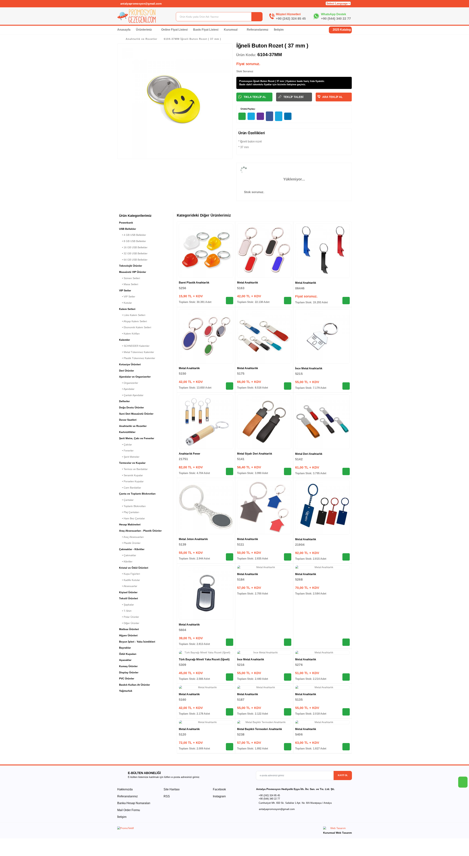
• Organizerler (128, 382)
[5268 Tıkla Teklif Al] (346, 642)
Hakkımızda (125, 789)
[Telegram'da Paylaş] (251, 116)
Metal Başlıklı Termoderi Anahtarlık (259, 729)
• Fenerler (126, 450)
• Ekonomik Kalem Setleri (135, 327)
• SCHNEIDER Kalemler (134, 345)
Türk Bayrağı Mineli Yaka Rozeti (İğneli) (204, 659)
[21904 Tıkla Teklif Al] (346, 557)
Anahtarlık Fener (189, 453)
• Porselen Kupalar (131, 481)
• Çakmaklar (127, 555)
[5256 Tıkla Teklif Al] (229, 300)
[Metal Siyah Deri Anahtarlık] (264, 421)
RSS (167, 796)
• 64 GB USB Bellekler (133, 259)
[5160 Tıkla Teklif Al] (229, 712)
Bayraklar (125, 647)
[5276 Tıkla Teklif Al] (346, 677)
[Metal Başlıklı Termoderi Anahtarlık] (264, 722)
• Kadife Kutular (129, 580)
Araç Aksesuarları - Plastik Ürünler (140, 530)
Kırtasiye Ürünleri (130, 364)
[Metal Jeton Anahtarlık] (206, 507)
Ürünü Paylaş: (247, 109)
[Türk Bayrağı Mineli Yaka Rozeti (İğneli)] (206, 653)
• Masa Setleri (128, 284)
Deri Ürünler (126, 370)
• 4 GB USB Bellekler (132, 234)
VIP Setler (125, 290)
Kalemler (124, 339)
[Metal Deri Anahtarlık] (322, 421)
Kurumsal (231, 29)
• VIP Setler (127, 296)
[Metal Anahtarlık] (264, 251)
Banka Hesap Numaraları (133, 803)
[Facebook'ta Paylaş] (269, 116)
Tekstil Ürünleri (128, 598)
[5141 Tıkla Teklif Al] (287, 471)
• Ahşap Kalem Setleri (133, 321)
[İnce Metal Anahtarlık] (322, 336)
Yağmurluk (125, 690)
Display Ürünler (128, 672)
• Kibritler (125, 561)
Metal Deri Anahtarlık (308, 453)
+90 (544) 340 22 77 (336, 18)
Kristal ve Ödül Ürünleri (133, 567)
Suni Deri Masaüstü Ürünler (136, 413)
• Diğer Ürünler (129, 623)
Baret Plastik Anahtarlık (194, 282)
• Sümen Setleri (129, 278)
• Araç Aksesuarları (131, 536)
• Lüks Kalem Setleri (132, 315)
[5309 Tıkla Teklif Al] (229, 677)
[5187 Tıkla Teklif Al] (287, 712)
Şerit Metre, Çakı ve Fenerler (136, 438)
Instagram (219, 796)
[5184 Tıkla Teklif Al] (287, 642)
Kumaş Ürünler (128, 666)
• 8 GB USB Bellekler (132, 241)
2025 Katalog (341, 29)
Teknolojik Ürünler (130, 265)
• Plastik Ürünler (130, 543)
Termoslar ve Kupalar (132, 462)
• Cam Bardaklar (130, 487)
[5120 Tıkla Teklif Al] (229, 746)
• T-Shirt (125, 610)
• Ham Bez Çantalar (132, 518)
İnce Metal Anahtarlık (308, 368)
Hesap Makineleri (130, 524)
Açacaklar (125, 660)
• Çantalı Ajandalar (131, 395)
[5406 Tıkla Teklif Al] (346, 746)
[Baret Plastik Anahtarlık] (206, 251)
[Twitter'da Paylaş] (278, 116)
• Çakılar (125, 444)
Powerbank (126, 222)
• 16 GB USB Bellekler (133, 247)
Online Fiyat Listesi (174, 29)
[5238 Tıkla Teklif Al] (287, 746)
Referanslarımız (257, 29)
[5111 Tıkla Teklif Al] (287, 557)
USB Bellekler (127, 228)
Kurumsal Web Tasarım (337, 832)
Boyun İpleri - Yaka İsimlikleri (137, 641)
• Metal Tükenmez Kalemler (136, 352)
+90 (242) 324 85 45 (291, 18)
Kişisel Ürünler (128, 592)
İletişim (279, 29)
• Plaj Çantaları (129, 512)
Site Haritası (172, 789)
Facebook (219, 789)
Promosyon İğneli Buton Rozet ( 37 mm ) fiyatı (265, 81)
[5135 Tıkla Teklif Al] (346, 712)
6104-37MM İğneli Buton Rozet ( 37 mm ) (192, 38)
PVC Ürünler (126, 678)
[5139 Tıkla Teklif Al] (229, 557)
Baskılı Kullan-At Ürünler (134, 684)
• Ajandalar (126, 388)
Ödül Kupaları (127, 653)
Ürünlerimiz (144, 29)
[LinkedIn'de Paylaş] (287, 116)
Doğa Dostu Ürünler (131, 407)
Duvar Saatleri (127, 419)
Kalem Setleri (127, 309)
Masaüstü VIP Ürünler (132, 271)
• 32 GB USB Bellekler (133, 253)
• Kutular (125, 302)
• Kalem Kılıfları (129, 333)
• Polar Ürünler (129, 616)
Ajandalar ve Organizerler (135, 376)
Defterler (124, 401)
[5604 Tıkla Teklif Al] (229, 642)
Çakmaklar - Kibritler (131, 549)
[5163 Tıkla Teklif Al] (287, 300)
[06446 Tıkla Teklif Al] (346, 300)
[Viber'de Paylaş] (260, 116)
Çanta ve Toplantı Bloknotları (137, 493)
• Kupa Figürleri (129, 573)
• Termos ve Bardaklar (133, 469)
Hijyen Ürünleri (128, 635)
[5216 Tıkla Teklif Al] (287, 677)
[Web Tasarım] (337, 828)
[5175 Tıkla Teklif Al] (287, 386)
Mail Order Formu (128, 810)
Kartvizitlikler (127, 432)
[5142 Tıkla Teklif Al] (346, 471)
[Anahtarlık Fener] (206, 421)
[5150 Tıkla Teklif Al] (229, 386)
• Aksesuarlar (128, 586)
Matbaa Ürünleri (129, 629)
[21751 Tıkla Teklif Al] (229, 471)
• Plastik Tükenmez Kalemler (137, 358)
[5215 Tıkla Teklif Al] (346, 386)
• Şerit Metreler (129, 456)
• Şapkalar (126, 604)
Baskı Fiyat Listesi (205, 29)
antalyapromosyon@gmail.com (140, 3)
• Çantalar (126, 499)
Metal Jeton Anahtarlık (193, 539)
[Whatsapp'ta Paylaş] (242, 116)
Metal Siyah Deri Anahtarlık (254, 453)
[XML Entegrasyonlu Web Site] (175, 828)
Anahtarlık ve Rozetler (141, 38)
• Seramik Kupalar (131, 475)
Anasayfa (123, 29)
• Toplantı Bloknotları (132, 506)
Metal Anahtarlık (247, 282)
